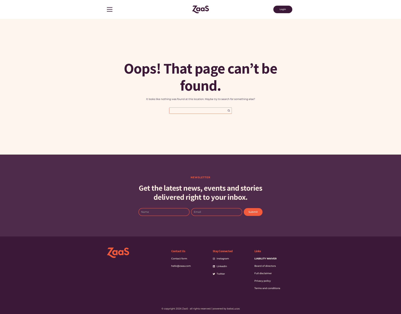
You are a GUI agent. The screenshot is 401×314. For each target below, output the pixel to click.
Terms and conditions (267, 288)
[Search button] (229, 111)
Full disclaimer (263, 273)
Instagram (223, 258)
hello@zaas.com (181, 265)
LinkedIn (222, 266)
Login (283, 9)
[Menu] (109, 9)
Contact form (179, 258)
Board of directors (265, 265)
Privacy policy (262, 280)
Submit (253, 211)
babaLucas (233, 308)
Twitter (221, 273)
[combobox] (197, 110)
